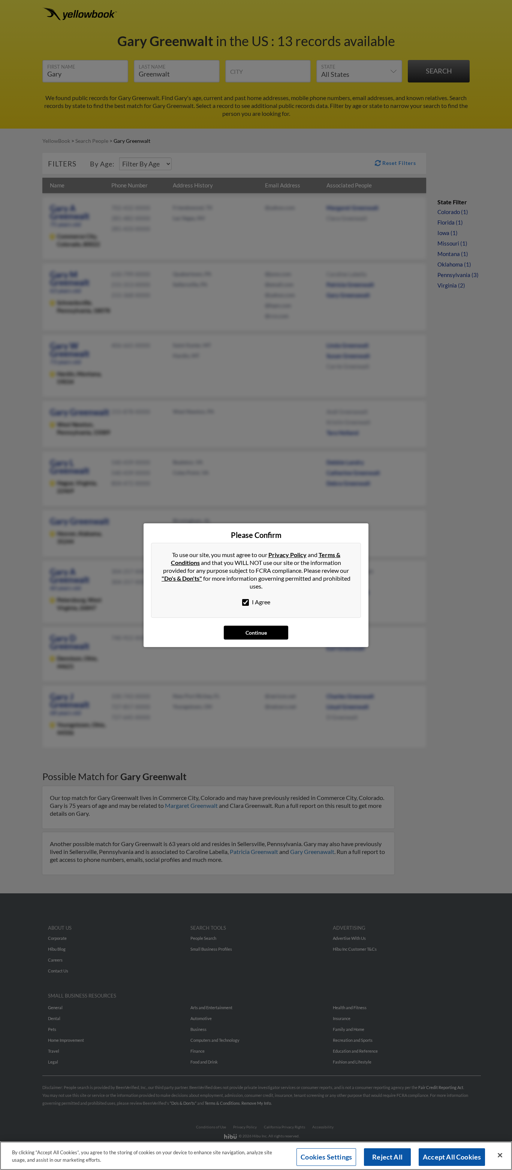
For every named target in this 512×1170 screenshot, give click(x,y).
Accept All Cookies (452, 1157)
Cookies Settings (326, 1157)
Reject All (387, 1157)
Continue (256, 632)
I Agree (260, 601)
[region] (256, 1156)
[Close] (500, 1155)
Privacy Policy (287, 554)
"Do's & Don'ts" (182, 578)
